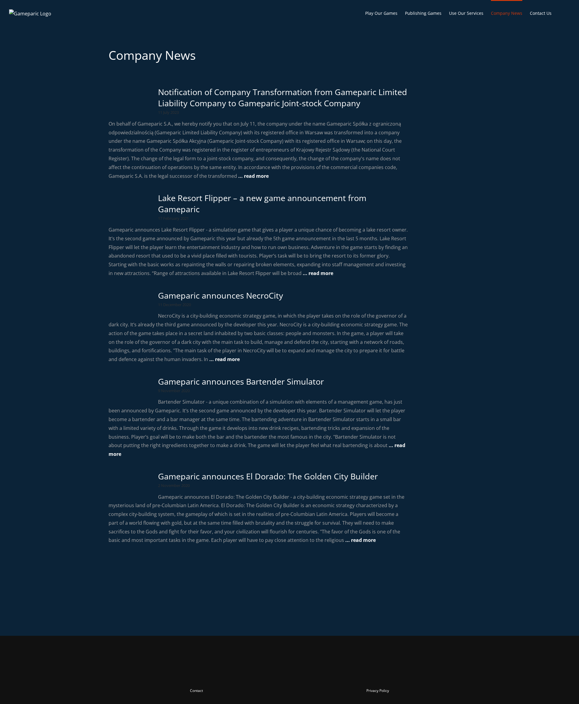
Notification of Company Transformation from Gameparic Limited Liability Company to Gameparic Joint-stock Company (282, 97)
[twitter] (267, 674)
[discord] (300, 674)
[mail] (311, 674)
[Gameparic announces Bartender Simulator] (130, 388)
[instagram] (278, 674)
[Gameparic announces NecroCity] (130, 302)
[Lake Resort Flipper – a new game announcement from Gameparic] (130, 204)
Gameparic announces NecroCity (220, 295)
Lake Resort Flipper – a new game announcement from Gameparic (262, 203)
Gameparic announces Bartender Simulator (241, 381)
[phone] (322, 674)
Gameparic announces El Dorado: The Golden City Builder (268, 476)
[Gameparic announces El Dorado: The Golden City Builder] (130, 483)
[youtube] (289, 674)
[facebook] (257, 674)
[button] (560, 12)
